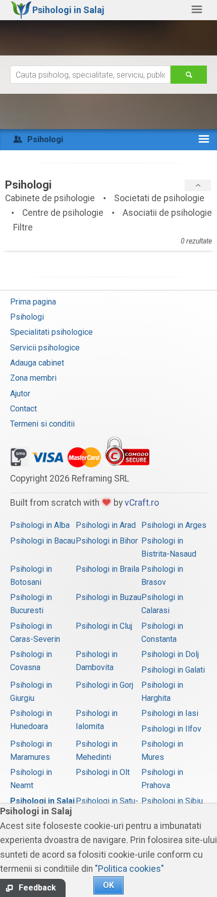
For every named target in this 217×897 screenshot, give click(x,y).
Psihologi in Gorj (104, 685)
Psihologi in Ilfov (171, 729)
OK (108, 885)
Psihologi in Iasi (169, 713)
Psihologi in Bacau (42, 541)
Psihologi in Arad (106, 525)
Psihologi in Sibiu (172, 801)
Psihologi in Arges (173, 525)
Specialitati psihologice (51, 332)
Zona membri (33, 378)
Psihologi (27, 317)
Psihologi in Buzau (108, 597)
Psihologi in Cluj (104, 626)
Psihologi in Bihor (107, 541)
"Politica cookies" (129, 869)
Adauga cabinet (37, 363)
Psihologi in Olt (103, 772)
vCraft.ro (142, 503)
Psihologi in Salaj (42, 801)
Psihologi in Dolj (170, 654)
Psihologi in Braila (107, 569)
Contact (23, 408)
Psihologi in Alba (40, 525)
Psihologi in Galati (173, 670)
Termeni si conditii (42, 424)
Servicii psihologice (45, 347)
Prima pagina (33, 302)
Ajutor (20, 393)
